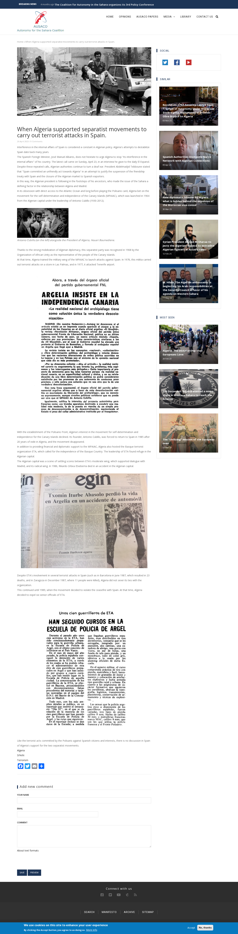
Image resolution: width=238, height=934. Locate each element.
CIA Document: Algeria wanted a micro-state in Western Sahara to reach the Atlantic (188, 395)
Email (20, 808)
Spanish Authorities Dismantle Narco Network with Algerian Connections (187, 158)
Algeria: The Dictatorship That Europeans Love (183, 352)
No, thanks (205, 927)
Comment (22, 822)
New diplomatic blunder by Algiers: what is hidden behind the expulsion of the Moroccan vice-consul (188, 201)
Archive (129, 912)
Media (168, 16)
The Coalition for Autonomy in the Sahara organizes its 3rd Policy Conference (104, 4)
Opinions (125, 16)
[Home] (40, 21)
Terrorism (22, 760)
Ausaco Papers (147, 16)
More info (91, 930)
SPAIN (20, 755)
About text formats (28, 850)
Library (185, 16)
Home (110, 16)
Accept (191, 927)
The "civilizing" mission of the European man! (188, 441)
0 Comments (36, 141)
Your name (23, 794)
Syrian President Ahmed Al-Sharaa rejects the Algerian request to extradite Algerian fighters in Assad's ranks (188, 245)
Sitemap (148, 912)
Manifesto (109, 912)
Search (89, 912)
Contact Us (205, 16)
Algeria (21, 750)
